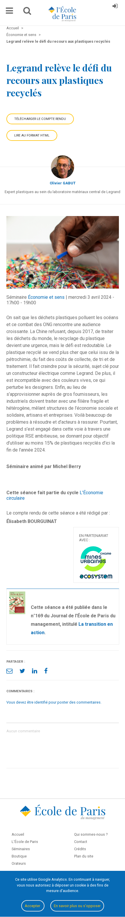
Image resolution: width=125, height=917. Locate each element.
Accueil (18, 834)
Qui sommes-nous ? (91, 834)
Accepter (33, 906)
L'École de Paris (25, 841)
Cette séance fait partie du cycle (42, 492)
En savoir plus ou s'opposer (77, 906)
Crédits (80, 849)
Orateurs (19, 863)
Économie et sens (46, 297)
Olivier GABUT (63, 183)
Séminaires (21, 849)
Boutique (19, 856)
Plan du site (83, 856)
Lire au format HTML (31, 135)
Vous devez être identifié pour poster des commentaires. (53, 702)
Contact (80, 841)
